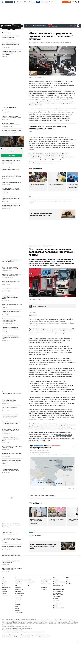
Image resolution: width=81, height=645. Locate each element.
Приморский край (19, 626)
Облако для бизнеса (58, 605)
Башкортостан (18, 601)
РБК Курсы (55, 620)
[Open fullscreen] (73, 460)
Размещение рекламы (58, 600)
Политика (4, 184)
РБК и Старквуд (5, 163)
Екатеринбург (18, 596)
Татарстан (17, 615)
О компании (56, 594)
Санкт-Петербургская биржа (25, 642)
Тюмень (16, 617)
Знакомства (56, 614)
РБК (30, 406)
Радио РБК (8, 2)
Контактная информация (58, 596)
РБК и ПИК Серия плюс (7, 39)
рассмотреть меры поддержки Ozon (59, 423)
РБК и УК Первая (5, 277)
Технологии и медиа (6, 133)
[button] (73, 2)
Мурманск (17, 624)
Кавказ (16, 620)
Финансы (4, 112)
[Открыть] (11, 2)
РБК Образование (6, 609)
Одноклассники (31, 596)
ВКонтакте (30, 594)
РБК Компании (5, 126)
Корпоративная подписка (46, 598)
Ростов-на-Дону (18, 613)
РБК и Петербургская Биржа (8, 534)
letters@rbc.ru (10, 639)
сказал (38, 443)
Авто (3, 542)
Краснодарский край (19, 607)
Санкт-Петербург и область (21, 594)
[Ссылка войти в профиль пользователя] (78, 1)
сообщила (50, 323)
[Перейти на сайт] (12, 27)
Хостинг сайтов (56, 610)
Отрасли (4, 564)
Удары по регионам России (35, 245)
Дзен (29, 600)
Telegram (30, 598)
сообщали (61, 137)
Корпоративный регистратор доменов (58, 608)
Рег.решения (56, 612)
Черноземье (17, 619)
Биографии (4, 605)
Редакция (55, 598)
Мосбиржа (15, 642)
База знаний (4, 607)
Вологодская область (19, 603)
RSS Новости (43, 603)
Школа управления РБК (58, 622)
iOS (67, 594)
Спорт (3, 119)
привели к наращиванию (64, 449)
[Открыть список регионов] (73, 2)
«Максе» (53, 510)
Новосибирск (18, 598)
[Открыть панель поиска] (76, 2)
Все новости (6, 33)
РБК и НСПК (4, 456)
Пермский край (18, 611)
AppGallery (68, 598)
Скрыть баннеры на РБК (45, 594)
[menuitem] (21, 2)
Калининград (18, 605)
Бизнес (3, 192)
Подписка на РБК (44, 596)
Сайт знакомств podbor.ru (59, 616)
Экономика (4, 596)
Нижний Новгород (19, 609)
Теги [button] (30, 196)
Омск (16, 600)
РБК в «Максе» (35, 169)
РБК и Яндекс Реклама (7, 323)
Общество (4, 47)
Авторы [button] (31, 545)
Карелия (17, 622)
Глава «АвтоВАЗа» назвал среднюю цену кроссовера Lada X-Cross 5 (47, 127)
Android (68, 596)
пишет (50, 85)
